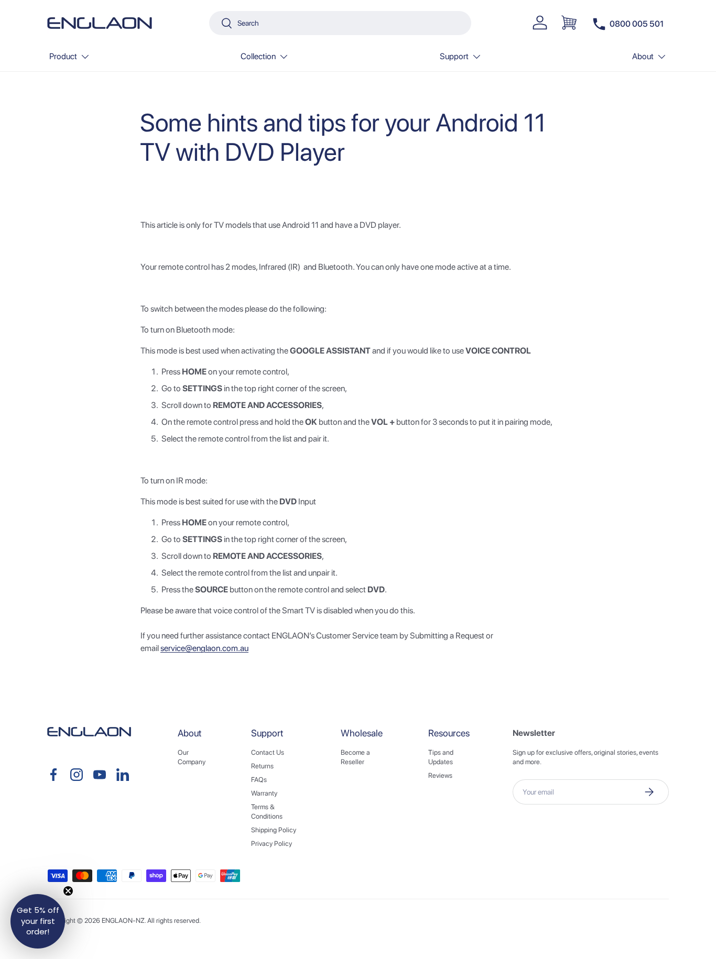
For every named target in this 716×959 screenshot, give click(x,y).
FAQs (259, 780)
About (643, 56)
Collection (258, 56)
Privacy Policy (271, 843)
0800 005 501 (637, 24)
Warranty (264, 793)
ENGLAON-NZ (123, 920)
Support (454, 56)
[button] (569, 22)
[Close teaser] (68, 891)
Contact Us (267, 752)
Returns (262, 766)
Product (63, 56)
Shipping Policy (273, 830)
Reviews (440, 775)
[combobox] (340, 23)
